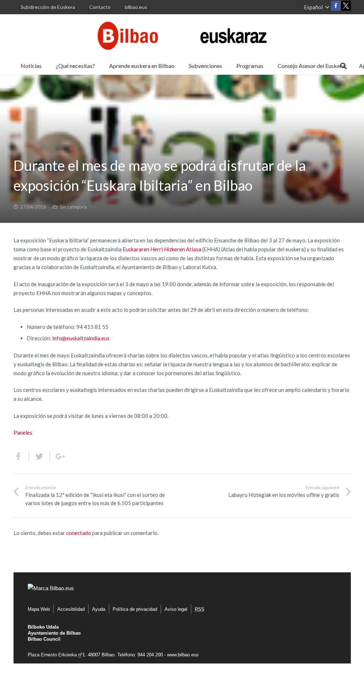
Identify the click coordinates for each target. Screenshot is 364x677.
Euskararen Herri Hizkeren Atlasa (162, 249)
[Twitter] (346, 7)
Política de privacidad (135, 609)
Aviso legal (176, 609)
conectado (78, 533)
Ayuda (98, 609)
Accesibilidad (71, 609)
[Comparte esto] (21, 456)
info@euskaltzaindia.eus (80, 338)
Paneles (23, 432)
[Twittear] (39, 456)
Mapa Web (39, 609)
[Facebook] (336, 6)
